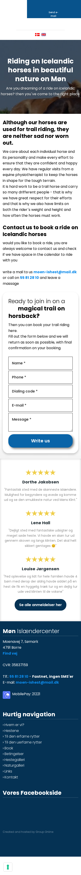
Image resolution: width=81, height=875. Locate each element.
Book (8, 748)
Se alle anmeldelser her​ (40, 604)
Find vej (10, 653)
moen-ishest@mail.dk (55, 272)
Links (8, 771)
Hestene (11, 730)
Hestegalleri (14, 759)
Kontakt (11, 777)
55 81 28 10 (29, 277)
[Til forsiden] (40, 24)
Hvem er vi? (14, 724)
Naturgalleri (14, 765)
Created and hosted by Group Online (28, 832)
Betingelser (14, 753)
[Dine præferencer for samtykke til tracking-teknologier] (8, 867)
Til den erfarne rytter (22, 736)
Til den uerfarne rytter (23, 742)
